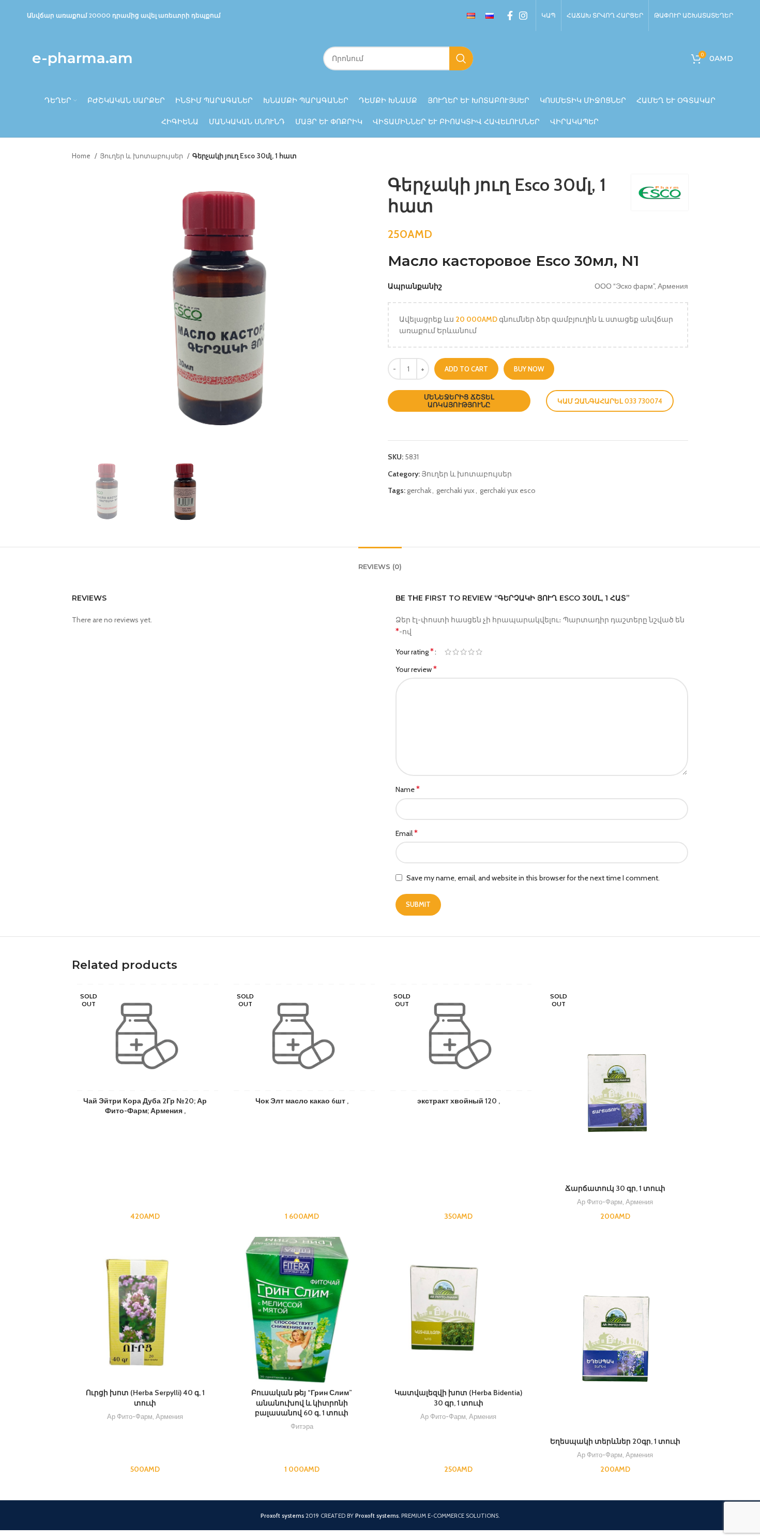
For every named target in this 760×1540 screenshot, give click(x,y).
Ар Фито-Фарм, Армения (615, 1202)
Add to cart (466, 369)
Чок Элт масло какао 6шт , (301, 1100)
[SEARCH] (461, 58)
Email (407, 833)
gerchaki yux (455, 490)
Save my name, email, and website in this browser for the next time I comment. (533, 878)
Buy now (529, 369)
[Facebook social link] (510, 15)
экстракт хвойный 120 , (458, 1100)
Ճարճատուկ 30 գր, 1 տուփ (615, 1188)
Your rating (415, 652)
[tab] (380, 562)
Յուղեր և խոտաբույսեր (142, 156)
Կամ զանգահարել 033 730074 (609, 401)
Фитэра (302, 1426)
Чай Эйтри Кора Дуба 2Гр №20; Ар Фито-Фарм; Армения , (145, 1106)
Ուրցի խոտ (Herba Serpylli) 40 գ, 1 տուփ (145, 1398)
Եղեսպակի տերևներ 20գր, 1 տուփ (615, 1441)
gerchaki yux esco (508, 490)
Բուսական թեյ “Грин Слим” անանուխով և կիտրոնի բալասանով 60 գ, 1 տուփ (301, 1402)
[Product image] (615, 1081)
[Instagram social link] (523, 15)
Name (408, 789)
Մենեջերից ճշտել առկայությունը (459, 401)
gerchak (419, 490)
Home (82, 156)
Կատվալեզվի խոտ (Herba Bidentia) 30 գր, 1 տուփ (458, 1398)
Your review (416, 669)
